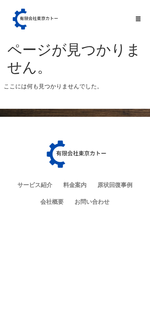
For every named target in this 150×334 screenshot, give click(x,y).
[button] (138, 19)
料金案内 (75, 184)
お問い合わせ (92, 201)
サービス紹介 (34, 184)
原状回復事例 (115, 184)
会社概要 (52, 201)
